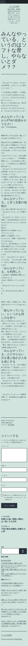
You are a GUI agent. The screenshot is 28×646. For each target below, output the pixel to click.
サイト (3, 485)
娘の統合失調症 (6, 560)
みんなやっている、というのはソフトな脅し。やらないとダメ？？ (13, 566)
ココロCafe (14, 6)
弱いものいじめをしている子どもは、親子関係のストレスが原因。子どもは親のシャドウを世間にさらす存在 (13, 611)
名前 (3, 465)
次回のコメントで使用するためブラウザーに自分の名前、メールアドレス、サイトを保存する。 (15, 497)
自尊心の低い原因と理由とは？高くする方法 (13, 570)
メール (4, 475)
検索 (2, 547)
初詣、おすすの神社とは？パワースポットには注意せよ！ (13, 574)
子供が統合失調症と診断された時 (11, 563)
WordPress (18, 639)
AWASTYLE (9, 422)
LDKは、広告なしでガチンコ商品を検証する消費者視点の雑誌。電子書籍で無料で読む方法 (13, 623)
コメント (5, 446)
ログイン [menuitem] (3, 1)
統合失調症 (11, 424)
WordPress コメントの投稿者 (10, 585)
